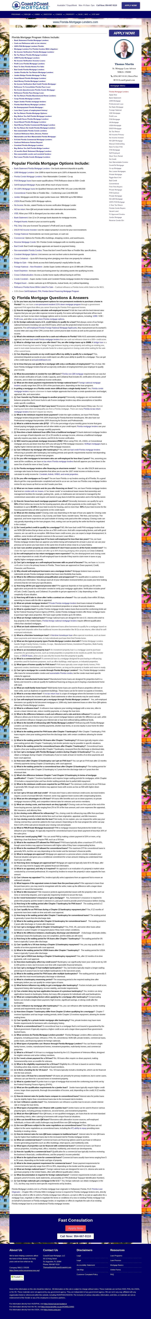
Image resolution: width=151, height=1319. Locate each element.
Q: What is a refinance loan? (26, 708)
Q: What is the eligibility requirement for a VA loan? (37, 1064)
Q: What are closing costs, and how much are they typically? (41, 805)
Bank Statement (20, 218)
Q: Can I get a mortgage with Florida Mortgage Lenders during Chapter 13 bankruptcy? (53, 752)
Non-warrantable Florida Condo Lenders (30, 131)
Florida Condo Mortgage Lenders (28, 177)
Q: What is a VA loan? (24, 1052)
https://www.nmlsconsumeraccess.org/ (24, 1270)
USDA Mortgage (115, 125)
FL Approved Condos (117, 214)
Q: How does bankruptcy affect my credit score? (36, 962)
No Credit (112, 159)
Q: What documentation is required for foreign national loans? (41, 1175)
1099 (95, 316)
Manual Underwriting (117, 144)
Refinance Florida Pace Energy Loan (29, 93)
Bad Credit (113, 180)
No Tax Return (114, 131)
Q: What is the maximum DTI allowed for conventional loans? (41, 848)
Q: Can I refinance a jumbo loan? (29, 1102)
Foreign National (115, 110)
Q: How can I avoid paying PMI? (28, 837)
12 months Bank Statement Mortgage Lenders (32, 151)
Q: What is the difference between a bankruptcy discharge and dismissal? (47, 933)
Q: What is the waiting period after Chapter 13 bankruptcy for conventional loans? (50, 921)
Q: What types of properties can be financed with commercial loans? (44, 1146)
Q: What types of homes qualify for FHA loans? (35, 665)
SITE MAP (95, 14)
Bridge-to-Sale (20, 263)
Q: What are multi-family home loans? (31, 688)
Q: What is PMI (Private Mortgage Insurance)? (34, 828)
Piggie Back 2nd (115, 177)
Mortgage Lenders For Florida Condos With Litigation (35, 49)
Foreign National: (21, 234)
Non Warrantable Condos (118, 162)
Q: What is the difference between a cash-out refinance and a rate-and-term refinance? (52, 714)
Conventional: (20, 193)
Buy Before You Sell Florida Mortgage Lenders (32, 116)
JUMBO (37, 14)
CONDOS (59, 14)
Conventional (114, 184)
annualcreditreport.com (41, 360)
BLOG (80, 14)
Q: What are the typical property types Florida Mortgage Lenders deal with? (47, 641)
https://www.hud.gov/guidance (55, 1304)
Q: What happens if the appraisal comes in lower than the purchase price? (47, 883)
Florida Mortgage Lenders (119, 92)
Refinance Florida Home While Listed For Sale (33, 287)
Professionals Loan (116, 104)
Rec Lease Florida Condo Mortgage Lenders (32, 157)
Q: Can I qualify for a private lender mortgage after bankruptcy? (42, 1020)
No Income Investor (116, 138)
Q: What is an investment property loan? (32, 650)
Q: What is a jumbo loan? (25, 609)
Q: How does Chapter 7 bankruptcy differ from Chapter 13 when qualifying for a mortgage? (55, 1012)
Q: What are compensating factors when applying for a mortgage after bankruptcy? (51, 997)
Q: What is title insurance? (26, 892)
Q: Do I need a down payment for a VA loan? (34, 1058)
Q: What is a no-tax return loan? (28, 694)
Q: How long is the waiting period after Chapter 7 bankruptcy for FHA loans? (48, 904)
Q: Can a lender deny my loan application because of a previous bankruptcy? (49, 991)
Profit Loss (18, 319)
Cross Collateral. (97, 551)
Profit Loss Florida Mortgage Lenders (29, 64)
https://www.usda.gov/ (52, 1310)
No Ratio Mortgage (116, 107)
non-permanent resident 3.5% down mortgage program (58, 304)
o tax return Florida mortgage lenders (57, 461)
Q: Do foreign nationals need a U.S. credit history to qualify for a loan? (45, 322)
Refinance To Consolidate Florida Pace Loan (32, 87)
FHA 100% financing (48, 418)
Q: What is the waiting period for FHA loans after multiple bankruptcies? (46, 974)
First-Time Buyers (115, 187)
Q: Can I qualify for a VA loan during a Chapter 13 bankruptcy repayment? (47, 945)
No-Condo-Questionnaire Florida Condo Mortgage (34, 90)
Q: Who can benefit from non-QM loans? (32, 1120)
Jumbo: (17, 197)
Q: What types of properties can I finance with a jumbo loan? (41, 1108)
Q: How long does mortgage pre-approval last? (35, 863)
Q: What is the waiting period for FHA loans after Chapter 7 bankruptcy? (46, 732)
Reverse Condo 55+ (116, 220)
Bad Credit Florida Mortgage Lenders (29, 69)
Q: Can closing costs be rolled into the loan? (34, 819)
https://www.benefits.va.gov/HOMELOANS (57, 1307)
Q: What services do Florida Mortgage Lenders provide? (39, 1035)
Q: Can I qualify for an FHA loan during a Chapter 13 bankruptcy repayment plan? (50, 910)
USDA (16, 201)
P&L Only (18, 226)
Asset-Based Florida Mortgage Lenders (30, 78)
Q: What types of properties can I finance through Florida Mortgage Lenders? (48, 1044)
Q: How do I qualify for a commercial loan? (33, 1152)
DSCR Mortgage (115, 128)
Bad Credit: (19, 246)
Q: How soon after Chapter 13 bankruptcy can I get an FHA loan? (43, 761)
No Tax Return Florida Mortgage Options (30, 113)
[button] (59, 1207)
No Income (18, 205)
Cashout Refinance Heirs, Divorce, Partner (31, 134)
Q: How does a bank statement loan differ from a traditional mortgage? (45, 432)
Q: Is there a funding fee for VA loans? (31, 1070)
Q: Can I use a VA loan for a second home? (33, 1076)
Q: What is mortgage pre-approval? (30, 854)
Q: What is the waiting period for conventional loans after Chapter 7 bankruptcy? (50, 746)
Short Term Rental (116, 156)
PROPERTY (70, 14)
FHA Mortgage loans (22, 181)
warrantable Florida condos (61, 673)
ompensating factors (84, 530)
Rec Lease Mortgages (117, 171)
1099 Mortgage (115, 101)
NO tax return (19, 209)
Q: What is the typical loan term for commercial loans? (38, 1157)
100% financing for (53, 421)
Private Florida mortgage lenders (62, 603)
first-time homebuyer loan (62, 635)
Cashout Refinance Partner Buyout (28, 142)
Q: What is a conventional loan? (28, 1026)
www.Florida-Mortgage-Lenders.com (75, 22)
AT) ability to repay (78, 1128)
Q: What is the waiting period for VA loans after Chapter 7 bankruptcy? (45, 740)
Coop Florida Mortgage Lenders (27, 99)
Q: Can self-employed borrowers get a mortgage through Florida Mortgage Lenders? (52, 700)
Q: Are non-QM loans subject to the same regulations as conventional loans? (48, 1125)
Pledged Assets (20, 222)
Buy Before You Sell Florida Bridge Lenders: (32, 148)
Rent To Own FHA (116, 147)
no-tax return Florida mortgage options (48, 319)
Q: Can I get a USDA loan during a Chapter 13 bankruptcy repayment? (45, 956)
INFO (86, 14)
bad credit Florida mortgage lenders (45, 339)
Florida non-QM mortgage (73, 374)
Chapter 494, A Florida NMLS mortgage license (42, 1192)
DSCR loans (27, 656)
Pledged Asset (20, 283)
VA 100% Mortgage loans (24, 189)
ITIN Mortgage (114, 150)
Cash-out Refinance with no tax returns (30, 43)
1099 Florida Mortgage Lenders (26, 58)
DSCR (91, 468)
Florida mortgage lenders (87, 426)
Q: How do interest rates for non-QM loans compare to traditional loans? (46, 1134)
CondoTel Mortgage (116, 165)
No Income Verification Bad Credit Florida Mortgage (35, 84)
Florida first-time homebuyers (72, 418)
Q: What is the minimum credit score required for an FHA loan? (42, 784)
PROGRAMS (15, 14)
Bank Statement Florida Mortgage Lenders (32, 168)
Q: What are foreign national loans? (30, 618)
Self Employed (114, 153)
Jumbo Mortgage (115, 217)
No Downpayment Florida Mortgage (28, 107)
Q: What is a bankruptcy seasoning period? (33, 980)
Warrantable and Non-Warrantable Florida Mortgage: (35, 137)
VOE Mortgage (114, 113)
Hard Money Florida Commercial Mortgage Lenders (35, 125)
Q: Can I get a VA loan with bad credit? (31, 793)
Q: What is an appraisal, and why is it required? (35, 869)
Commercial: (19, 238)
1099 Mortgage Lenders (24, 172)
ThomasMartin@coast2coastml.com (57, 1267)
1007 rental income (77, 471)
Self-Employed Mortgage (24, 185)
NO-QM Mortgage (116, 141)
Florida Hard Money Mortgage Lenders (29, 104)
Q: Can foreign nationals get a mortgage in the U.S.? (37, 1181)
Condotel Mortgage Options (25, 254)
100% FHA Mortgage (117, 202)
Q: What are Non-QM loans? (26, 1114)
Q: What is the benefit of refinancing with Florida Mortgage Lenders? (44, 723)
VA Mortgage (114, 122)
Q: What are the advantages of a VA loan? (33, 799)
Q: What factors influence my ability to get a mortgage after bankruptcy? (46, 985)
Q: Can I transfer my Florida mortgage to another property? (40, 397)
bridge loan (98, 342)
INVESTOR (48, 14)
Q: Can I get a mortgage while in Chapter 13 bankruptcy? (39, 927)
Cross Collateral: (21, 259)
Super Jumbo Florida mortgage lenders (30, 102)
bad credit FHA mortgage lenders (87, 527)
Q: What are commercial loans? (28, 1140)
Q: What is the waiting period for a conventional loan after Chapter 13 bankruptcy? (50, 767)
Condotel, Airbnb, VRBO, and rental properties (58, 474)
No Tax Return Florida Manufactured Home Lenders (35, 96)
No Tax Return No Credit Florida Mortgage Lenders (34, 128)
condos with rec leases (34, 491)
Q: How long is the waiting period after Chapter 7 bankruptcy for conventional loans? (52, 915)
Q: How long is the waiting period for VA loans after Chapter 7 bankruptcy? (47, 939)
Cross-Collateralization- (24, 275)
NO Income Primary (116, 135)
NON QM (27, 14)
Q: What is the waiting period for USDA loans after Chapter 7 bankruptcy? (47, 950)
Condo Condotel (21, 279)
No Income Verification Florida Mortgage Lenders (34, 52)
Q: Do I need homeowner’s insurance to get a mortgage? (39, 898)
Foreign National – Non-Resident (28, 267)
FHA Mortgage (114, 119)
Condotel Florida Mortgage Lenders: (29, 145)
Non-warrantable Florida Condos (28, 250)
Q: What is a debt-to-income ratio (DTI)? (32, 423)
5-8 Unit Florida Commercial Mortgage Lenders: (33, 139)
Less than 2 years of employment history (30, 110)
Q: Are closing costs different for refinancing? (34, 813)
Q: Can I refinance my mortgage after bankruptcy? (36, 450)
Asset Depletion (20, 271)
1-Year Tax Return (116, 205)
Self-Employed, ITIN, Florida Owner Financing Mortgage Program (51, 291)
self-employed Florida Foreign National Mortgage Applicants (52, 328)
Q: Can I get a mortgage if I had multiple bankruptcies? (38, 968)
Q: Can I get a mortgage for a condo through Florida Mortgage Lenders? (46, 670)
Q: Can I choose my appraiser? (28, 877)
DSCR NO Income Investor (25, 230)
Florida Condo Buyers (117, 208)
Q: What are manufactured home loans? (32, 679)
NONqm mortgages (92, 444)
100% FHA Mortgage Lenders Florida (29, 46)
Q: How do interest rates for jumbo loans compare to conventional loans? (47, 1096)
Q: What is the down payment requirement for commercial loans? (43, 1163)
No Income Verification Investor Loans (29, 61)
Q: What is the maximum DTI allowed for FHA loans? (37, 842)
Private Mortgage (115, 174)
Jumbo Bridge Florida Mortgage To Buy (30, 75)
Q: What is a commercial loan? (28, 659)
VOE (16, 213)
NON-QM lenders (24, 530)
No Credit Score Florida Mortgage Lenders (31, 119)
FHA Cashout (114, 193)
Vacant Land (113, 211)
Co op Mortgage (115, 168)
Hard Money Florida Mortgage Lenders (29, 81)
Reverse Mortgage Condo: (25, 242)
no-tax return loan (52, 694)
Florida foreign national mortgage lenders (59, 621)
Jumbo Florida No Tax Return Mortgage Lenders (33, 72)
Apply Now (113, 95)
